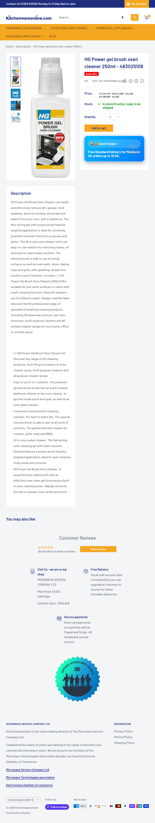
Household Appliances (23, 36)
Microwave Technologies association (30, 777)
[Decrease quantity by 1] (102, 117)
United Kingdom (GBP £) (21, 799)
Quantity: (90, 117)
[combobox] (94, 17)
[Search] (135, 17)
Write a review (98, 549)
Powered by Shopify (18, 812)
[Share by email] (142, 80)
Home (9, 46)
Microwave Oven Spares (24, 28)
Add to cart (98, 128)
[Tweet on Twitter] (136, 80)
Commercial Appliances (114, 28)
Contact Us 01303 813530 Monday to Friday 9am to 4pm (41, 3)
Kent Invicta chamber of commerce (29, 785)
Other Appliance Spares (68, 28)
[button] (122, 17)
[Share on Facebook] (125, 80)
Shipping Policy (124, 742)
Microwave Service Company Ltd (27, 769)
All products (23, 46)
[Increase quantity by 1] (118, 117)
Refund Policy (123, 737)
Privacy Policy (123, 731)
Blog (52, 36)
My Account (139, 3)
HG (86, 80)
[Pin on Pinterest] (131, 80)
